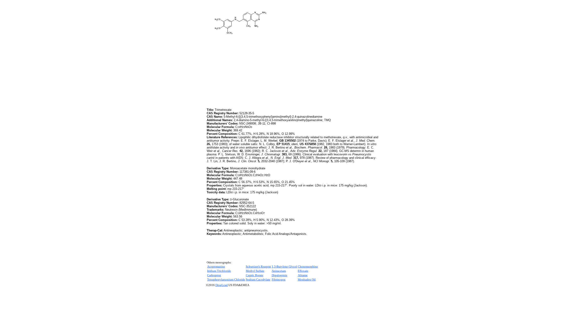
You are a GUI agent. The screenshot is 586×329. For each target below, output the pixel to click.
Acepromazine (216, 266)
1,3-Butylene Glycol (284, 266)
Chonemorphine (308, 266)
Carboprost (214, 275)
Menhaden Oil (307, 279)
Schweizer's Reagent (258, 266)
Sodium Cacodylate (258, 279)
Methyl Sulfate (255, 271)
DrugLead (221, 285)
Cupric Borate (254, 275)
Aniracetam (279, 271)
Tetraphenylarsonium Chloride (226, 279)
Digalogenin (279, 275)
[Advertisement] (245, 75)
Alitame (303, 275)
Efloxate (303, 271)
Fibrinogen (278, 279)
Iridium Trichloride (219, 271)
